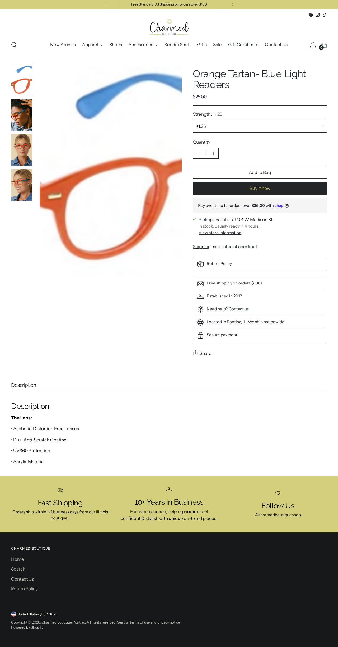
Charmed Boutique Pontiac (63, 622)
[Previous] (105, 4)
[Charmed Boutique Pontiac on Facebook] (310, 14)
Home (17, 559)
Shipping (202, 246)
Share (206, 353)
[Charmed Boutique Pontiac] (169, 27)
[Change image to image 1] (21, 80)
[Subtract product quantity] (198, 153)
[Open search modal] (14, 45)
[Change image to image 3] (21, 150)
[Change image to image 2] (21, 115)
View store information (220, 232)
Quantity (201, 142)
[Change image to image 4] (21, 185)
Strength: (207, 114)
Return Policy (219, 263)
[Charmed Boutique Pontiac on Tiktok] (324, 14)
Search (18, 569)
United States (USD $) (34, 614)
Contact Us (22, 579)
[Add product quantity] (213, 153)
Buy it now (260, 188)
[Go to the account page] (313, 45)
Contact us (239, 308)
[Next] (232, 4)
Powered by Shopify (27, 627)
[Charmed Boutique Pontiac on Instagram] (317, 14)
